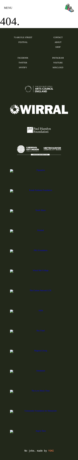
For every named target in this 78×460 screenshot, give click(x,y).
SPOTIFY (23, 67)
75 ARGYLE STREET (23, 37)
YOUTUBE (58, 63)
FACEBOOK (23, 58)
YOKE (51, 450)
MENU (8, 7)
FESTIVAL (23, 42)
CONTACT (58, 37)
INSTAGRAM (58, 58)
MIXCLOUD (58, 67)
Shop (58, 47)
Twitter (23, 63)
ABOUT (58, 42)
